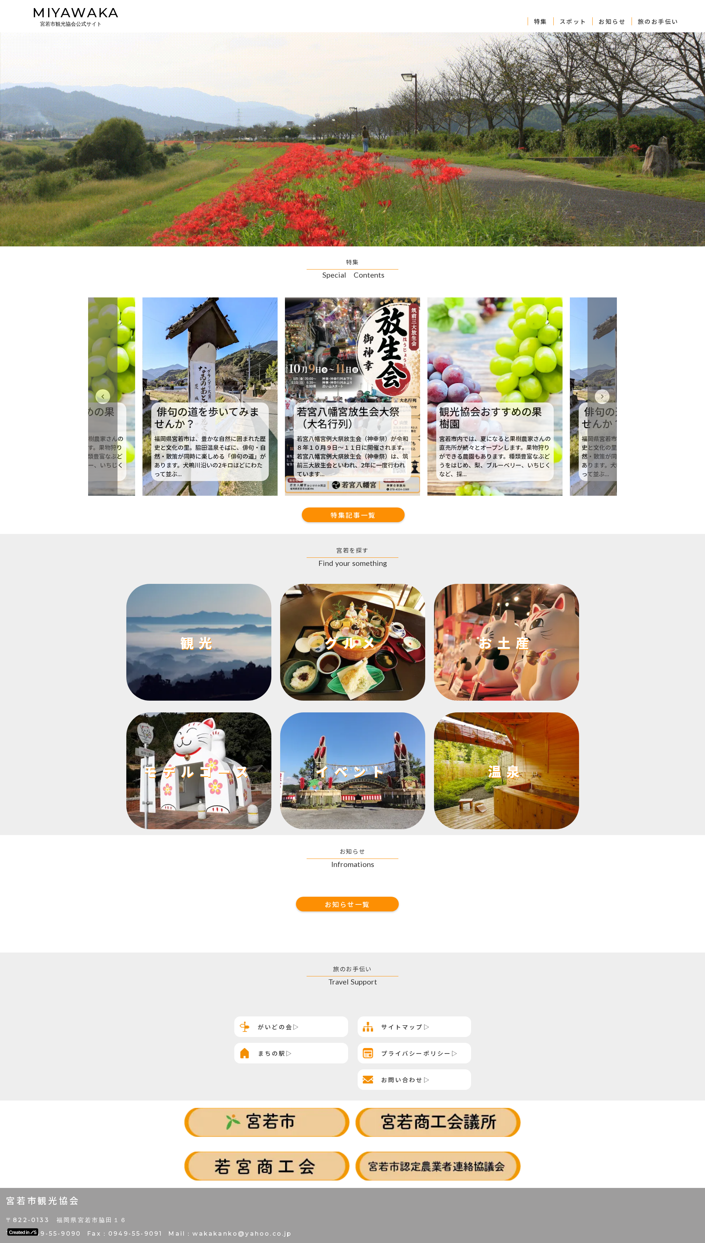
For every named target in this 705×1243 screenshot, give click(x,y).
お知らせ (612, 21)
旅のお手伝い (658, 21)
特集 (540, 21)
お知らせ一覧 (347, 904)
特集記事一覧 (353, 515)
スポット (573, 21)
